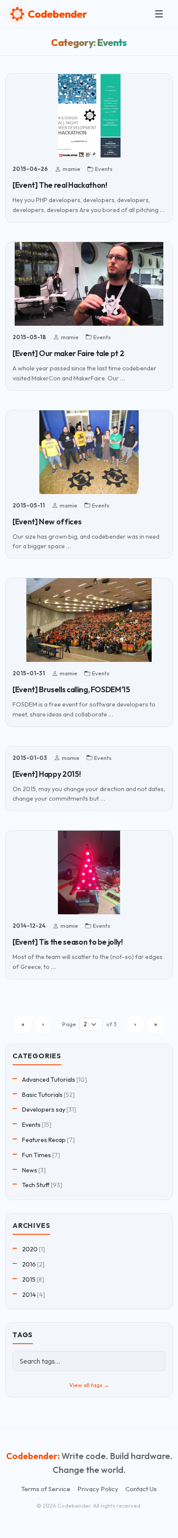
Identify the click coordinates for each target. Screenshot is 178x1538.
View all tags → (89, 1384)
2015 (28, 1279)
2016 (29, 1264)
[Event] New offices (47, 522)
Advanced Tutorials (48, 1079)
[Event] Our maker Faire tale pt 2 (68, 353)
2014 (29, 1295)
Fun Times (36, 1155)
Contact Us (141, 1489)
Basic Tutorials (42, 1095)
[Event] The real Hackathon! (60, 185)
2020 (30, 1249)
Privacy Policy (97, 1489)
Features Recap (44, 1140)
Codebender (57, 13)
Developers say (43, 1109)
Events (103, 168)
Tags (23, 1334)
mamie (71, 168)
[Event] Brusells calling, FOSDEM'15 (71, 689)
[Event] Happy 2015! (46, 774)
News (29, 1170)
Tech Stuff (36, 1185)
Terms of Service (45, 1489)
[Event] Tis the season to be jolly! (68, 942)
